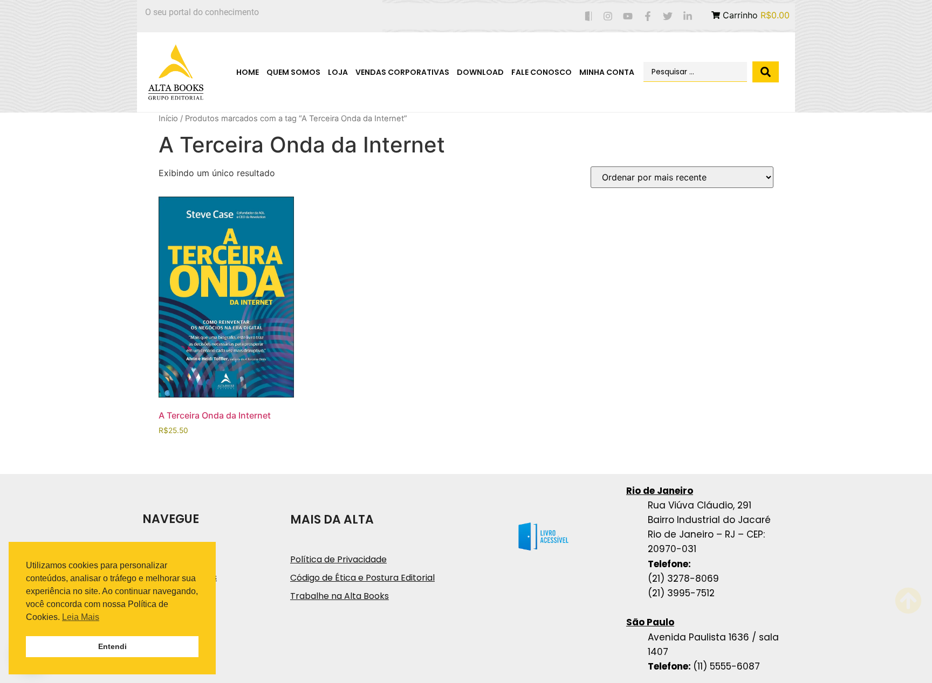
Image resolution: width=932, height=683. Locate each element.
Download (480, 72)
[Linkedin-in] (687, 16)
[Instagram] (608, 16)
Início (168, 118)
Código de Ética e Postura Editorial (362, 578)
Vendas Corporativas (402, 72)
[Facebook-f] (648, 16)
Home (247, 72)
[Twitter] (667, 16)
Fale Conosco (541, 72)
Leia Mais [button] (80, 617)
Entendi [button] (112, 646)
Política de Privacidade (338, 559)
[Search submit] (765, 71)
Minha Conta (606, 72)
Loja (338, 72)
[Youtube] (628, 16)
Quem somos (293, 72)
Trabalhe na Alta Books (339, 596)
